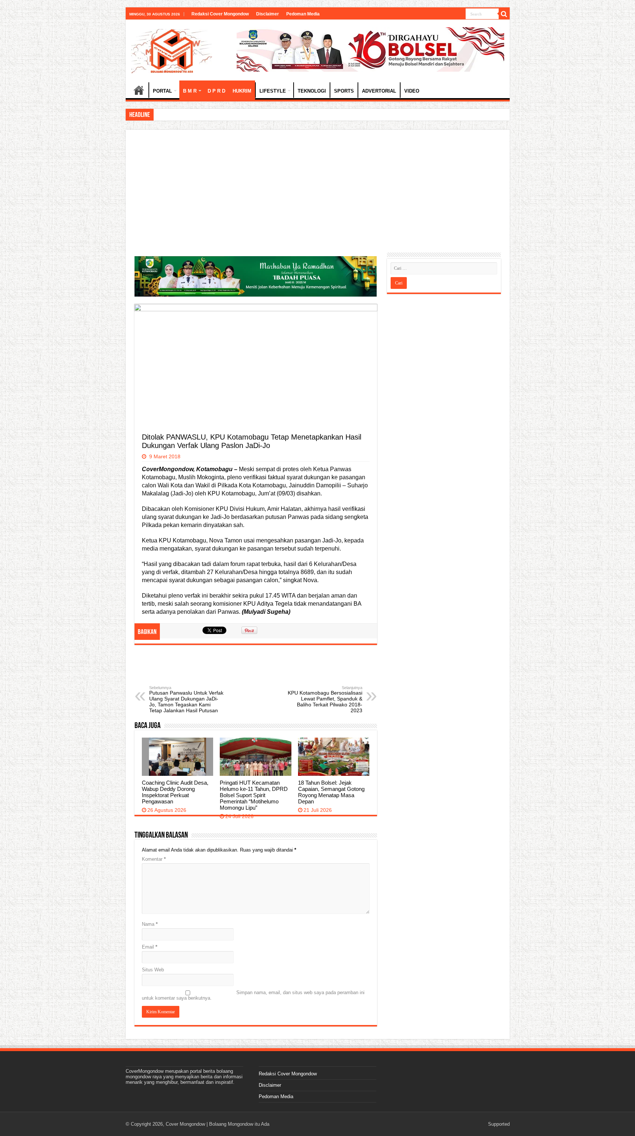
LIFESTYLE (272, 91)
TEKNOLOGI (312, 91)
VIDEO (411, 91)
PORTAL (162, 91)
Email (149, 947)
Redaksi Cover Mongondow (220, 14)
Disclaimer (267, 14)
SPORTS (344, 91)
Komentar (154, 859)
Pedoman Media (303, 14)
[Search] (504, 13)
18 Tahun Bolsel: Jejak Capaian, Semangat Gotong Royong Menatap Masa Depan (331, 792)
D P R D (216, 91)
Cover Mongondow (185, 1124)
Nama (150, 924)
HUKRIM (242, 91)
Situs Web (153, 969)
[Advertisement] (317, 193)
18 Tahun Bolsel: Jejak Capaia (187, 114)
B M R (190, 91)
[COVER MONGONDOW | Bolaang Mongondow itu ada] (171, 49)
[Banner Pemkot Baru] (370, 49)
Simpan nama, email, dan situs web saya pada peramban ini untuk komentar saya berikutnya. (253, 995)
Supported (499, 1124)
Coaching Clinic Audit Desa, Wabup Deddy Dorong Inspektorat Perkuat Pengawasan (175, 792)
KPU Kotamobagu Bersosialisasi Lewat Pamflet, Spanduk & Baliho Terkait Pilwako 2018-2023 (325, 699)
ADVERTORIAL (379, 91)
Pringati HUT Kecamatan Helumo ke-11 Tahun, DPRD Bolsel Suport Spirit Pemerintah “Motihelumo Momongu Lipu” (254, 795)
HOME (138, 90)
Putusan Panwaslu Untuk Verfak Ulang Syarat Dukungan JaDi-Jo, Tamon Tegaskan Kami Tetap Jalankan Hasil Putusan (186, 699)
